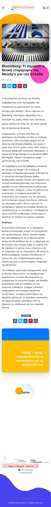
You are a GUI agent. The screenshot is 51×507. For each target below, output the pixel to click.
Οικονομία (26, 316)
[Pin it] (20, 86)
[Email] (25, 86)
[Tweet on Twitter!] (9, 86)
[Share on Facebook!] (4, 86)
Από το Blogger (26, 470)
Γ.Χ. (3, 80)
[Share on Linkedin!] (14, 86)
